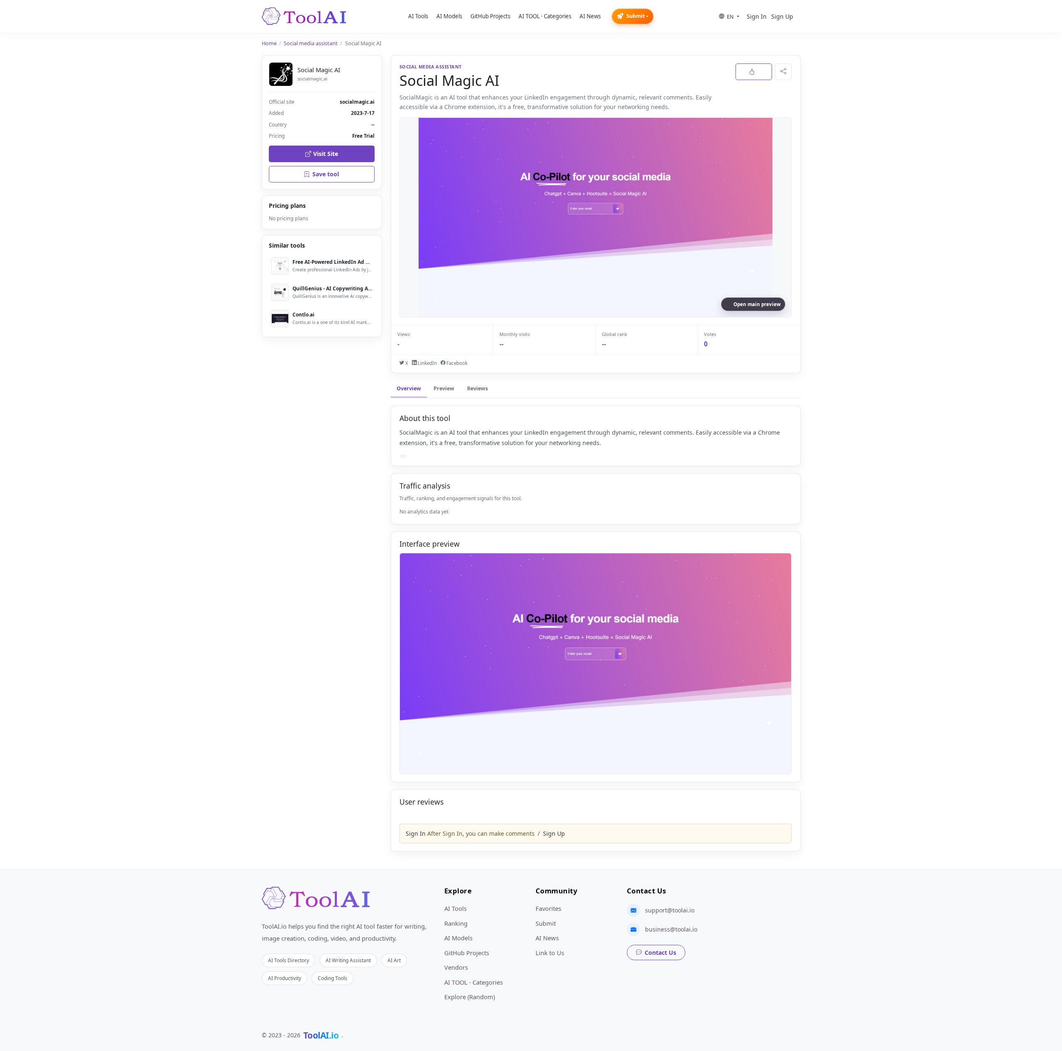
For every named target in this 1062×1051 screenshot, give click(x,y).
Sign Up (782, 16)
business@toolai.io (671, 929)
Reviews (477, 388)
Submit (635, 15)
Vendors (456, 967)
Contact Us (660, 952)
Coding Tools (332, 978)
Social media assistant (311, 43)
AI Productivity (284, 978)
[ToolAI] (304, 16)
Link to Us (550, 953)
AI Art (394, 960)
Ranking (456, 923)
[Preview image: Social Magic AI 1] (595, 663)
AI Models (449, 16)
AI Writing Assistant (348, 960)
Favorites (548, 908)
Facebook (456, 363)
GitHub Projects (490, 16)
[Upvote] (754, 71)
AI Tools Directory (288, 960)
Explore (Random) (469, 997)
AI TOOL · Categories (545, 16)
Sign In (757, 16)
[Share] (783, 71)
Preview (444, 388)
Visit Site (325, 154)
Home (269, 43)
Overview (409, 388)
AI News (590, 16)
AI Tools (418, 16)
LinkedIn (427, 363)
